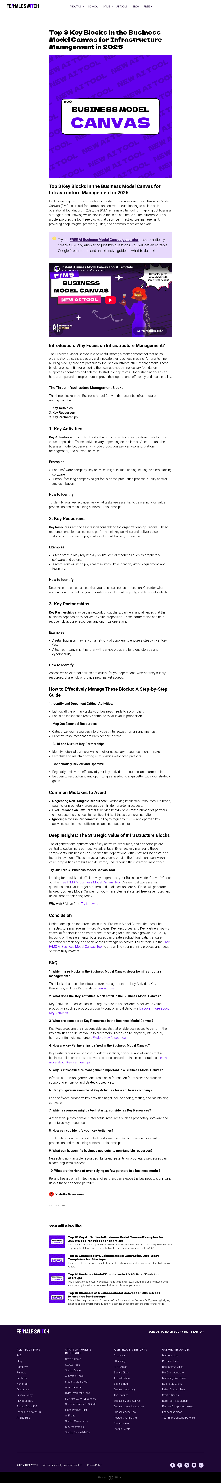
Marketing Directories (174, 1378)
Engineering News (172, 1412)
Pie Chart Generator (173, 1372)
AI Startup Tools (74, 1376)
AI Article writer (73, 1387)
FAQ (19, 1355)
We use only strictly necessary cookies (62, 1465)
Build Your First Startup (175, 1400)
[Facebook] (172, 1465)
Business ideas (122, 1406)
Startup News (121, 1423)
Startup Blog (121, 1383)
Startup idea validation (77, 1432)
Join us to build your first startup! (176, 1331)
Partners (21, 1372)
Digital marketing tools (77, 1393)
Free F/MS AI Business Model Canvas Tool (90, 882)
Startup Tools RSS (27, 1406)
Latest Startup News (173, 1389)
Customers (23, 1389)
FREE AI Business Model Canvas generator (104, 240)
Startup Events (122, 1429)
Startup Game (73, 1359)
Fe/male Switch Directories (80, 1398)
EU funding (120, 1361)
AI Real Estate (122, 1378)
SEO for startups (74, 1426)
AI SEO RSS (23, 1417)
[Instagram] (186, 1465)
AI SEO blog (120, 1366)
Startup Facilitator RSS (29, 1412)
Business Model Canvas (127, 1400)
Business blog (170, 1355)
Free (147, 6)
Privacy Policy (25, 1395)
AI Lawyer (119, 1355)
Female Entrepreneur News (177, 1406)
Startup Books (73, 1370)
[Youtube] (194, 1465)
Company (22, 1366)
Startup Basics (170, 1395)
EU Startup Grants (172, 1383)
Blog (136, 6)
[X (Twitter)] (179, 1465)
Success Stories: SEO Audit (80, 1404)
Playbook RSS (25, 1400)
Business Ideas (170, 1361)
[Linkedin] (201, 1465)
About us (76, 6)
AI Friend (70, 1415)
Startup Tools (72, 1364)
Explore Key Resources (109, 1038)
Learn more (106, 988)
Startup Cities (121, 1372)
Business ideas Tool (125, 1412)
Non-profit (22, 1383)
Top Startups (121, 1395)
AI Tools (122, 6)
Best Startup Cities (172, 1366)
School (93, 6)
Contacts (22, 1378)
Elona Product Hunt (76, 1409)
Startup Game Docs (76, 1421)
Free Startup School (76, 1381)
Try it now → (90, 904)
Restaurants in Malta (125, 1417)
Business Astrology (124, 1389)
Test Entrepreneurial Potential (178, 1417)
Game (107, 6)
